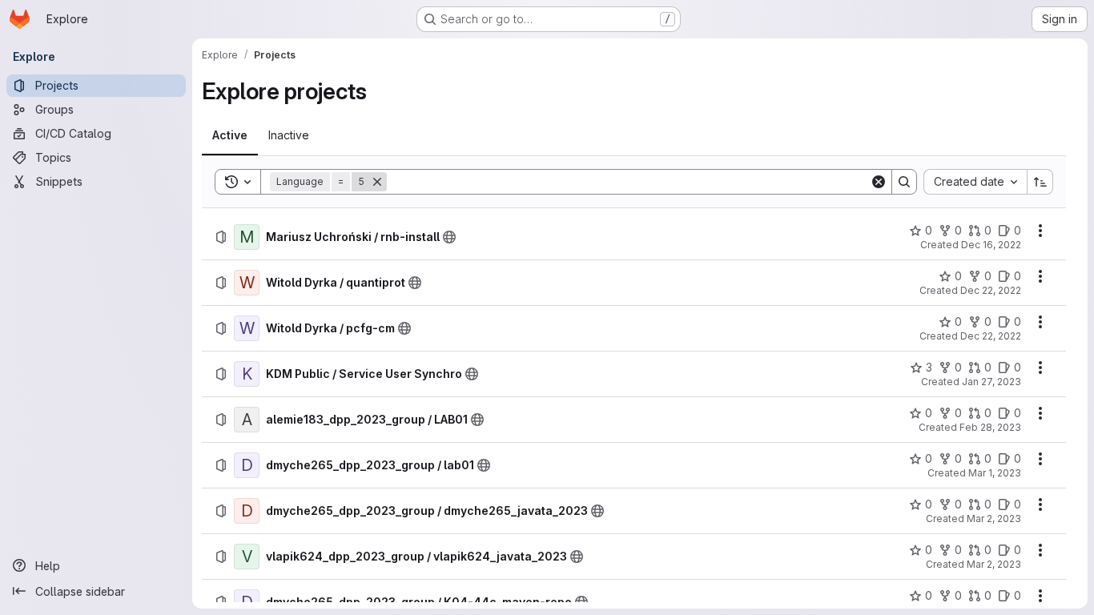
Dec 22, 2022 (990, 290)
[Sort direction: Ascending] (1040, 182)
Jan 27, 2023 (991, 382)
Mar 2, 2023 (994, 518)
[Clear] (878, 181)
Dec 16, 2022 (991, 245)
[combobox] (975, 182)
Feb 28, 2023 (990, 427)
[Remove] (377, 181)
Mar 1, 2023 (994, 473)
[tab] (230, 135)
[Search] (904, 182)
